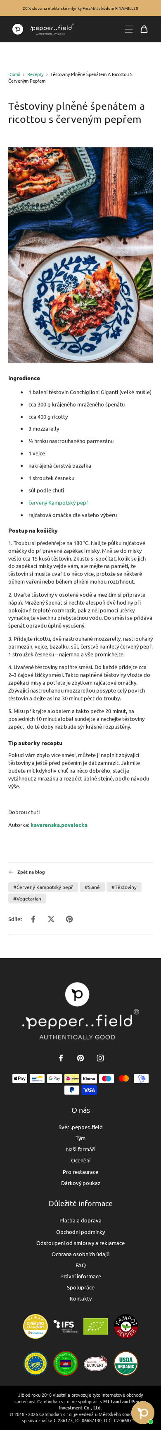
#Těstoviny (124, 887)
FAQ (81, 1264)
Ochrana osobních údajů (80, 1253)
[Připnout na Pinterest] (69, 919)
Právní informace (80, 1276)
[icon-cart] (144, 29)
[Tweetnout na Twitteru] (51, 919)
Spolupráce (81, 1287)
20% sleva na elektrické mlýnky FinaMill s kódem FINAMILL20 (80, 8)
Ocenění (80, 1160)
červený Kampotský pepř (58, 502)
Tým (80, 1137)
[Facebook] (61, 1058)
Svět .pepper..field (81, 1126)
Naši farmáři (80, 1149)
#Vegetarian (27, 898)
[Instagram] (100, 1058)
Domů (14, 74)
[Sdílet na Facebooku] (33, 919)
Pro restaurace (80, 1171)
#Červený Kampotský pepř (43, 887)
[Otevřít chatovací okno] (142, 1412)
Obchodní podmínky (80, 1231)
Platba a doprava (80, 1220)
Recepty (35, 74)
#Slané (92, 887)
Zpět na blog (31, 872)
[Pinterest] (80, 1058)
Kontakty (81, 1298)
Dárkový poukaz (80, 1182)
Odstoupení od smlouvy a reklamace (80, 1242)
